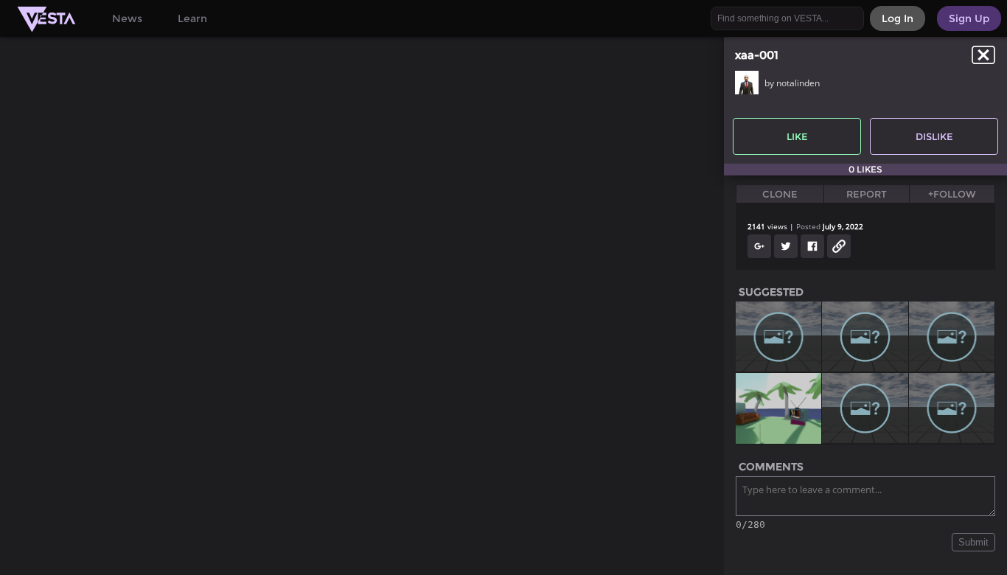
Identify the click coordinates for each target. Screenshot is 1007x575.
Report (866, 194)
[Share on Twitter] (786, 246)
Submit (973, 542)
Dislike (934, 136)
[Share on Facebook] (812, 246)
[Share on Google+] (759, 246)
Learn (192, 18)
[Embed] (839, 246)
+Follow (952, 194)
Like (797, 136)
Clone (780, 194)
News (127, 18)
